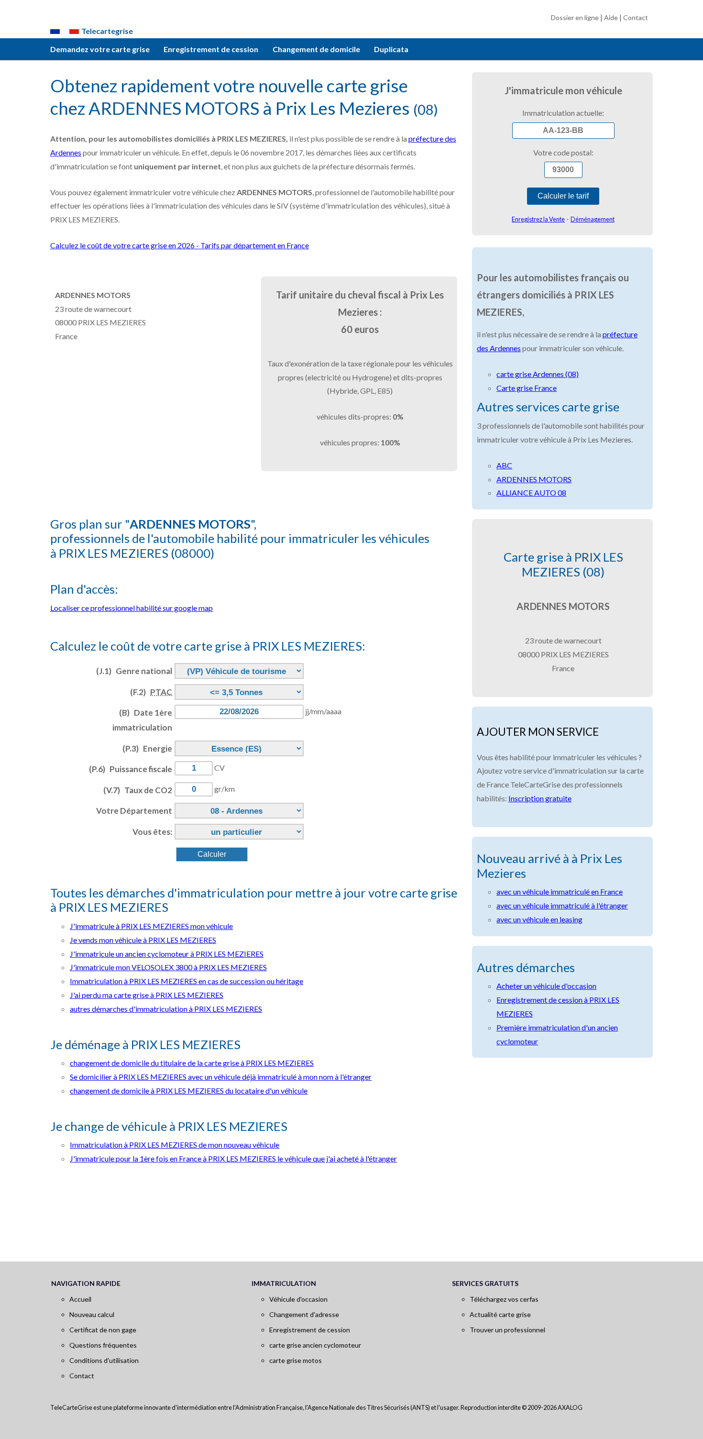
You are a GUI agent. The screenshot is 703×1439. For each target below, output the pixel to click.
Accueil (80, 1299)
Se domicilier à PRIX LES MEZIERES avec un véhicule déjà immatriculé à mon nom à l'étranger (221, 1076)
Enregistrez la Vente (538, 219)
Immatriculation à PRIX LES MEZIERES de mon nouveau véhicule (174, 1144)
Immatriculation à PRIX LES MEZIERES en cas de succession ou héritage (186, 980)
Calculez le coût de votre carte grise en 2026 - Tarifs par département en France (179, 245)
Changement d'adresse (304, 1314)
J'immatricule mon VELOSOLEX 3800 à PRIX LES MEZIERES (168, 967)
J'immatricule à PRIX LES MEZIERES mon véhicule (151, 925)
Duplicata (391, 49)
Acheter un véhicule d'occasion (546, 985)
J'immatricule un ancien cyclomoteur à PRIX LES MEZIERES (167, 953)
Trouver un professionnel (507, 1330)
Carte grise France (526, 387)
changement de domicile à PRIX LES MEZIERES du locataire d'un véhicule (189, 1090)
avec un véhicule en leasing (539, 919)
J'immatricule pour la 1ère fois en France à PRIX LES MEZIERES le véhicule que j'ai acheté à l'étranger (233, 1158)
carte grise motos (295, 1360)
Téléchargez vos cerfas (504, 1299)
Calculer (212, 854)
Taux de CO (137, 790)
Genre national (134, 671)
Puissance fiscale (130, 769)
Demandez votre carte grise (100, 49)
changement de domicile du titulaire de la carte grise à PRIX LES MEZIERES (192, 1062)
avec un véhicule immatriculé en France (559, 891)
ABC (504, 465)
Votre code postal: (563, 152)
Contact (635, 17)
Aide (611, 17)
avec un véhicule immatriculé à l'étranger (562, 905)
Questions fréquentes (103, 1345)
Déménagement (593, 219)
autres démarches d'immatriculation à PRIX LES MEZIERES (166, 1008)
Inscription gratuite (539, 798)
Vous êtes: (152, 832)
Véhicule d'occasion (298, 1299)
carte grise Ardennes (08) (537, 373)
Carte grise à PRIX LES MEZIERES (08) (563, 564)
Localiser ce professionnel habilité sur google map (131, 607)
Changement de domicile (316, 49)
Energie (147, 748)
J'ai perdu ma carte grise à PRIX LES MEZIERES (146, 994)
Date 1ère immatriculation (142, 720)
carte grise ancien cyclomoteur (315, 1345)
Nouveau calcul (91, 1314)
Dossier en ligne (575, 17)
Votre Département (134, 811)
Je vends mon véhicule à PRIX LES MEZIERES (143, 939)
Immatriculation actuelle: (563, 112)
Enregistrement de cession (211, 49)
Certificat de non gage (102, 1330)
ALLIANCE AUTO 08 (531, 492)
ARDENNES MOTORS (533, 479)
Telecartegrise (107, 30)
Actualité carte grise (500, 1314)
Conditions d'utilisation (104, 1360)
